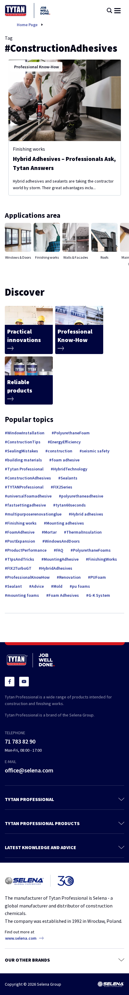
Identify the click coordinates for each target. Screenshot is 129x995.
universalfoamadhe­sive (29, 496)
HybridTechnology (70, 469)
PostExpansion (21, 541)
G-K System (99, 595)
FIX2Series (62, 487)
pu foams (81, 586)
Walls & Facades (75, 257)
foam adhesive (66, 460)
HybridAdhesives (56, 568)
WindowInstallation (25, 433)
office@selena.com (29, 770)
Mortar (50, 532)
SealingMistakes (22, 451)
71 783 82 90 (20, 741)
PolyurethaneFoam (72, 433)
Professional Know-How (36, 66)
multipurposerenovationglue (34, 514)
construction (60, 451)
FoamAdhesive (20, 532)
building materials (24, 460)
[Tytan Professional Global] (27, 10)
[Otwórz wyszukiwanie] (109, 10)
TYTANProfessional (25, 487)
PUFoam (98, 577)
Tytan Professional (25, 469)
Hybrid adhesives (87, 514)
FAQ (59, 550)
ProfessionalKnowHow (28, 577)
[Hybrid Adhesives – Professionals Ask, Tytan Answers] (64, 100)
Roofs (104, 257)
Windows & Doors (18, 257)
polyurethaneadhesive (82, 496)
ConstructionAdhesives (29, 478)
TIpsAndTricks (20, 559)
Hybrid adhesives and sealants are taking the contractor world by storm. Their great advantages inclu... (63, 184)
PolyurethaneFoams (92, 550)
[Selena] (110, 984)
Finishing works (29, 149)
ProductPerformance (26, 550)
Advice (38, 586)
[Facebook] (9, 681)
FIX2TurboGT (19, 568)
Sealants (69, 478)
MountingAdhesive (61, 559)
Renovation (70, 577)
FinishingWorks (102, 559)
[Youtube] (24, 681)
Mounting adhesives (65, 523)
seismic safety (96, 451)
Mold (57, 586)
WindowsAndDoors (62, 541)
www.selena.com (21, 938)
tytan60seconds (71, 505)
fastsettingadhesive (26, 505)
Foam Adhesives (64, 595)
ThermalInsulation (84, 532)
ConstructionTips (23, 442)
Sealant (14, 586)
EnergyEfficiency (65, 442)
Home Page (27, 24)
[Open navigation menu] (117, 11)
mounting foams (23, 595)
